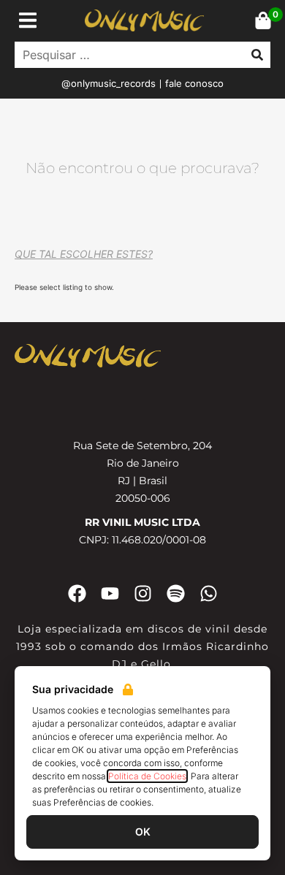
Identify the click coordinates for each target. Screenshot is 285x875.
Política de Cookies (147, 776)
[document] (142, 437)
